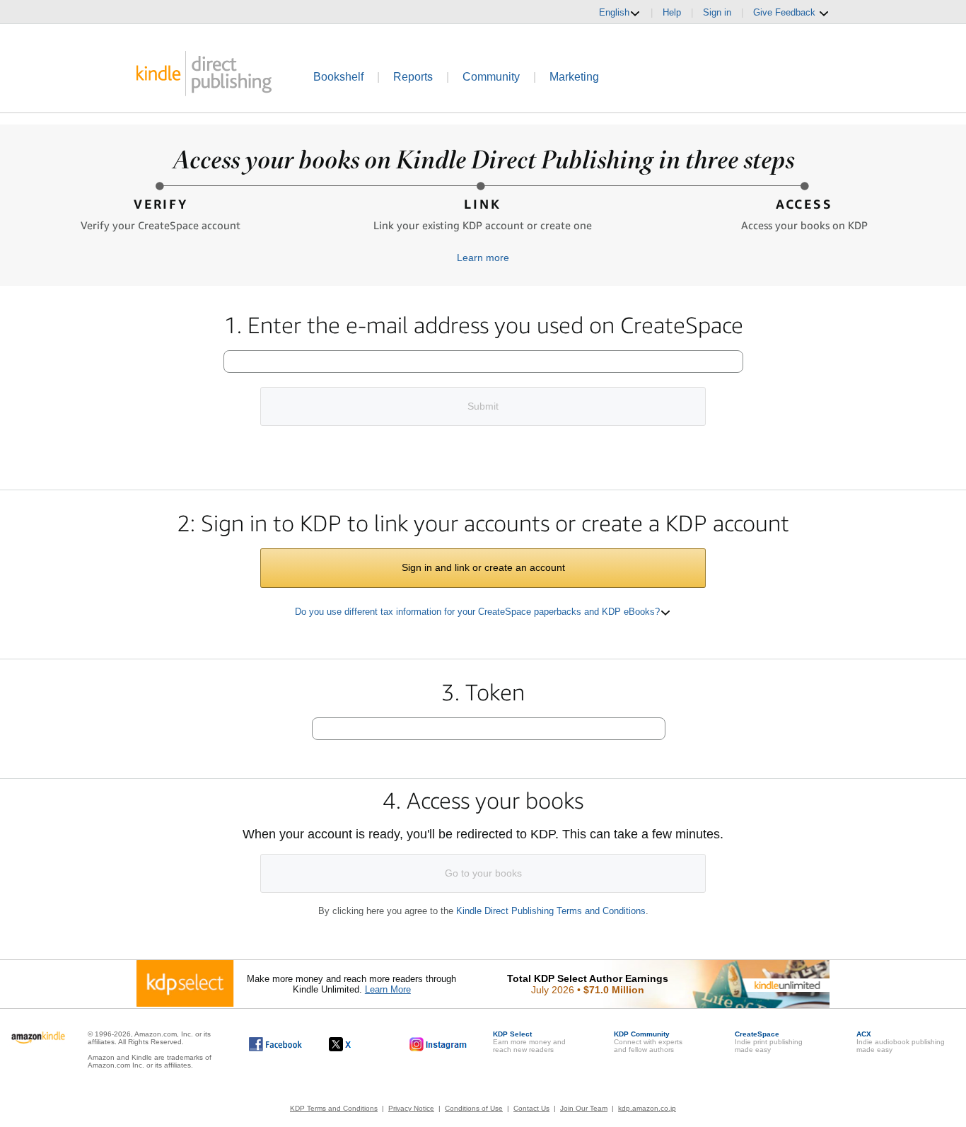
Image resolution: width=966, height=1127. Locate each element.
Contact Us (531, 1108)
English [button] (614, 12)
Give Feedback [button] (785, 12)
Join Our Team (583, 1108)
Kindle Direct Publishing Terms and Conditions (551, 911)
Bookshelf (338, 77)
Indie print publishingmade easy (769, 1041)
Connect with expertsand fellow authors (648, 1041)
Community (491, 77)
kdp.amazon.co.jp (647, 1108)
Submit (483, 406)
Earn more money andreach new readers (529, 1041)
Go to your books (483, 873)
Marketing (574, 77)
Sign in (717, 12)
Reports (413, 77)
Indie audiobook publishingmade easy (900, 1041)
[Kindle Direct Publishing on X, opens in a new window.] (354, 1044)
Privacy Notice (411, 1108)
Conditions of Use (474, 1108)
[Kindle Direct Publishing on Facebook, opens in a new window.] (275, 1044)
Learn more (483, 257)
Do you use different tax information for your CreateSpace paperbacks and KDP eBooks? (477, 611)
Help (672, 12)
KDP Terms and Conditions (334, 1108)
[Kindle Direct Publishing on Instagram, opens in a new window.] (438, 1044)
